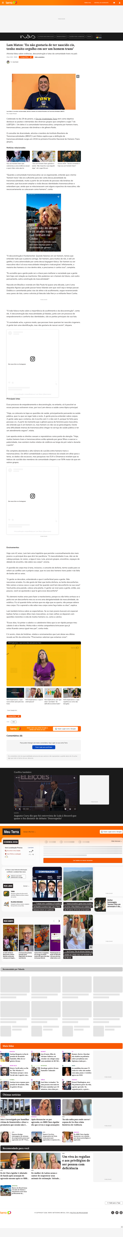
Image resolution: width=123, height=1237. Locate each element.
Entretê (43, 1051)
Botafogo (44, 1065)
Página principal (11, 2)
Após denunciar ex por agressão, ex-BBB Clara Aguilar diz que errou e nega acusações (45, 1122)
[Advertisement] (108, 1137)
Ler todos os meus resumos (83, 860)
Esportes (14, 1186)
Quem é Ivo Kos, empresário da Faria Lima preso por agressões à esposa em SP (51, 1137)
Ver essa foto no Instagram (17, 364)
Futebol (12, 1079)
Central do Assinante (101, 2)
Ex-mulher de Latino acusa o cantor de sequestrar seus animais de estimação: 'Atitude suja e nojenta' (45, 1176)
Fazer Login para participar (43, 747)
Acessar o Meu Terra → (29, 832)
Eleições (16, 813)
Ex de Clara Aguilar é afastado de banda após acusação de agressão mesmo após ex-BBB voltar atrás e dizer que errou (13, 1176)
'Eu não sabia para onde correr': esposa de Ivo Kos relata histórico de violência (76, 1122)
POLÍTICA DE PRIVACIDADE (79, 1213)
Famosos (12, 1051)
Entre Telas (13, 1065)
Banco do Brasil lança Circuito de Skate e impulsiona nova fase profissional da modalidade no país (19, 1190)
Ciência (43, 1079)
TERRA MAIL (87, 2)
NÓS (13, 722)
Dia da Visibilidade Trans (46, 118)
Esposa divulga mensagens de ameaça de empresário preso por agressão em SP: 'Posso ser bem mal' (20, 1137)
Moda (73, 1065)
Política (2, 1117)
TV (72, 1051)
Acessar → (26, 886)
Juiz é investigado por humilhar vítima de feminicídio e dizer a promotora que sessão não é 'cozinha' (14, 1122)
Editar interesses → (116, 841)
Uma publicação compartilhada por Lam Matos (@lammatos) (32, 394)
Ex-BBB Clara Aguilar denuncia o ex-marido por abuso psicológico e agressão (82, 1137)
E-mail (114, 2)
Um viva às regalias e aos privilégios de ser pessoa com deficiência (76, 1162)
